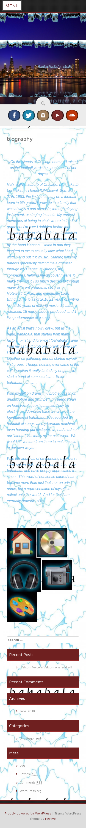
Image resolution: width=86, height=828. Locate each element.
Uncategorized (30, 738)
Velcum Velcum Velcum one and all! (46, 667)
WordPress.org (30, 791)
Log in (24, 765)
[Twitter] (29, 115)
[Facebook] (14, 115)
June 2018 (27, 711)
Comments (31, 782)
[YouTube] (57, 115)
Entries (28, 774)
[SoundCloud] (72, 115)
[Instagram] (43, 115)
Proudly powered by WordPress (28, 813)
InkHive (50, 818)
